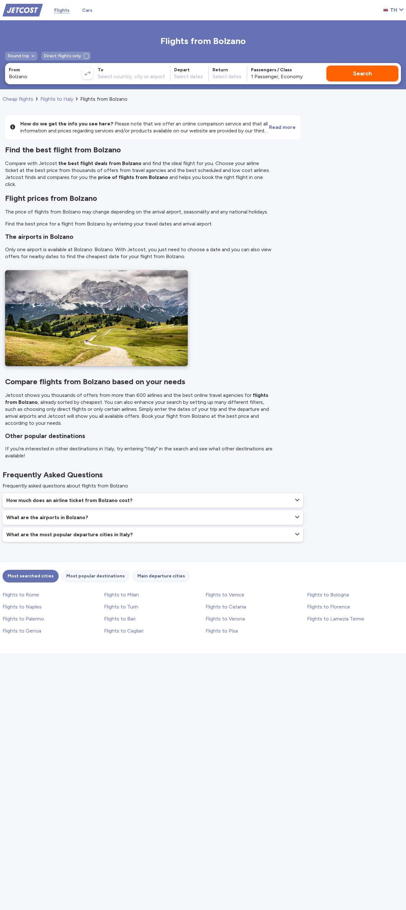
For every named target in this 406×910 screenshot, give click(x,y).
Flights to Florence (328, 607)
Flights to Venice (225, 595)
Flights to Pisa (222, 631)
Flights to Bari (119, 619)
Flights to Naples (22, 607)
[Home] (23, 10)
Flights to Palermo (23, 619)
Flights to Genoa (22, 631)
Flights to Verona (225, 619)
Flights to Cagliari (123, 631)
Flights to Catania (226, 607)
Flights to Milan (121, 595)
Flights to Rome (21, 595)
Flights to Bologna (328, 595)
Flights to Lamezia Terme (335, 619)
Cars (87, 10)
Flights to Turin (121, 607)
